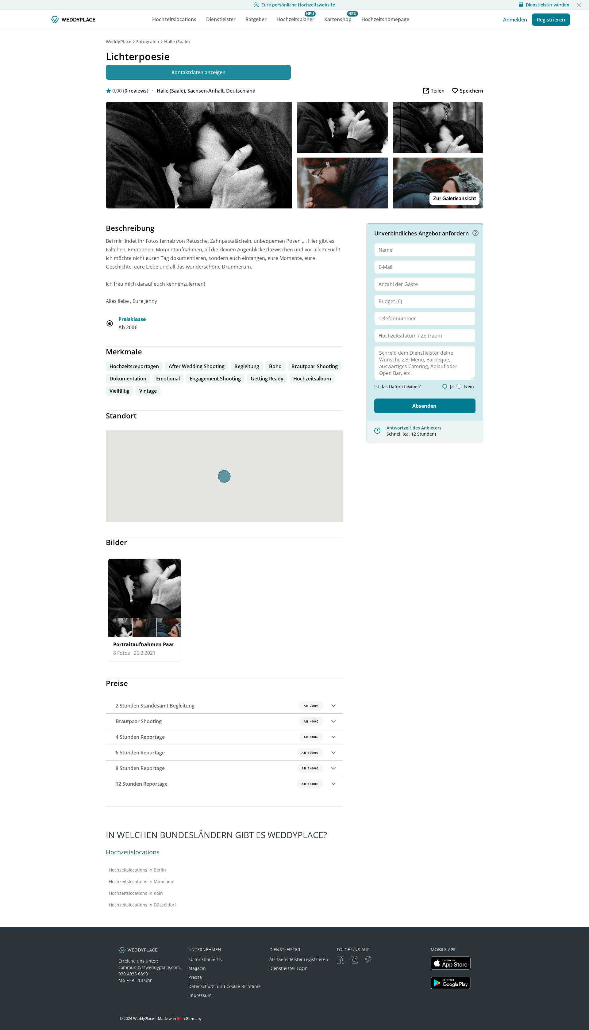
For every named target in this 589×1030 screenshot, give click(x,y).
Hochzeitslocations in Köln (136, 893)
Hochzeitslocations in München (141, 881)
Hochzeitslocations (133, 852)
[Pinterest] (368, 960)
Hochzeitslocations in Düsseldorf (142, 905)
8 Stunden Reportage (217, 768)
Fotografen (147, 41)
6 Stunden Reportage (217, 752)
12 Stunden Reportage (217, 783)
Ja (452, 386)
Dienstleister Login (288, 968)
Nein (469, 386)
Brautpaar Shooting (217, 721)
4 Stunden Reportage (217, 737)
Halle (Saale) (177, 41)
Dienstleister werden (547, 5)
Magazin (197, 968)
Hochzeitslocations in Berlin (137, 870)
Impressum (200, 995)
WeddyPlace (118, 41)
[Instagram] (354, 960)
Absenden (424, 405)
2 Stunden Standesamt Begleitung (217, 705)
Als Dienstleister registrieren (298, 959)
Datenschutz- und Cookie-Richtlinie (224, 986)
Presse (195, 977)
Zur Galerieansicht (454, 198)
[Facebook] (340, 960)
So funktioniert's (205, 959)
